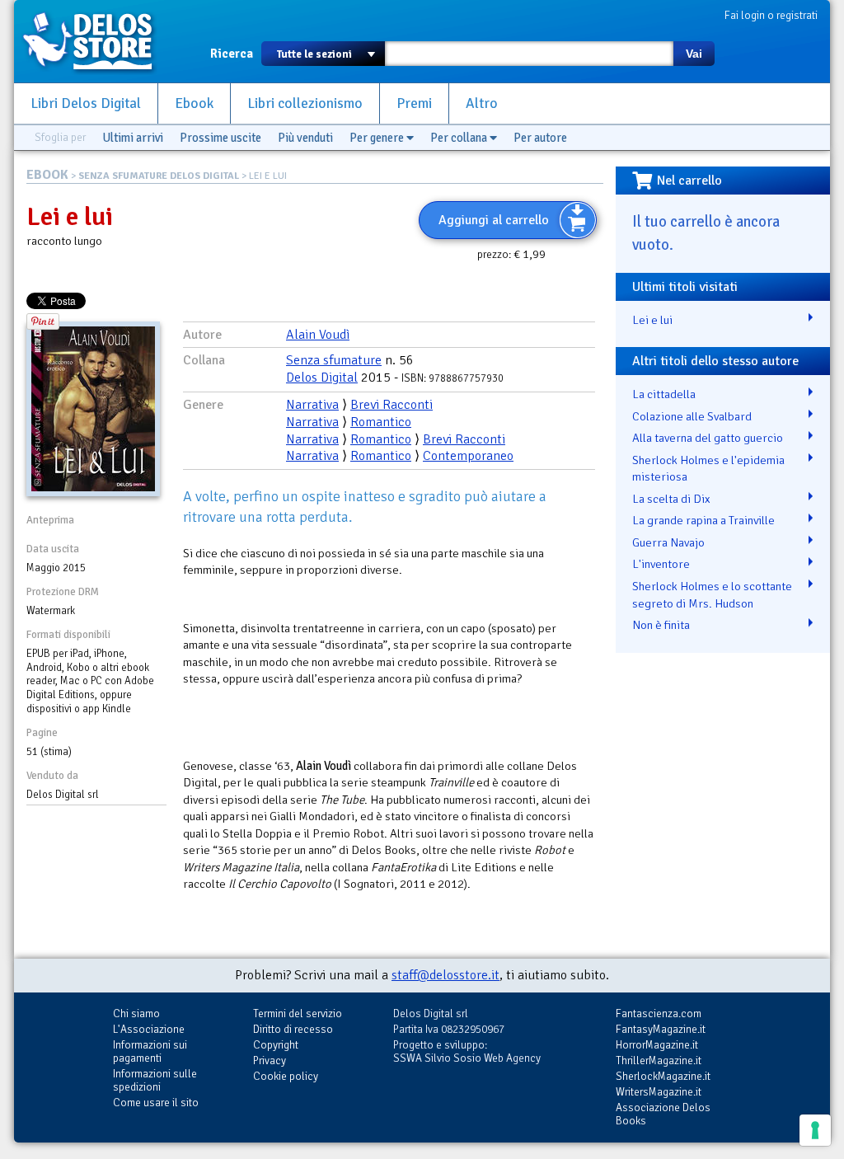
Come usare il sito (156, 1103)
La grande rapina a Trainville (703, 520)
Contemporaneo (468, 456)
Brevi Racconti (391, 404)
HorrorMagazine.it (657, 1045)
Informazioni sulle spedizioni (155, 1080)
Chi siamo (136, 1013)
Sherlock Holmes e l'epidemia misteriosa (708, 469)
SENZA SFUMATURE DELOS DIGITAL (158, 176)
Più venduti (305, 137)
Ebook (194, 103)
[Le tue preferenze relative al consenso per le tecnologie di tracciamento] (815, 1130)
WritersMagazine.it (658, 1092)
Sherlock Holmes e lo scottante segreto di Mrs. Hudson (712, 595)
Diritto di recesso (293, 1029)
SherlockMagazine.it (663, 1076)
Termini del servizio (297, 1013)
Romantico (380, 422)
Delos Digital (322, 377)
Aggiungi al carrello (493, 220)
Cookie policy (285, 1076)
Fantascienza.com (658, 1013)
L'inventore (661, 563)
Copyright (275, 1045)
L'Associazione (149, 1029)
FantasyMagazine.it (661, 1029)
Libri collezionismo (305, 103)
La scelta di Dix (671, 498)
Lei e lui (652, 319)
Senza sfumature (334, 360)
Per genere (377, 137)
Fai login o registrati (771, 15)
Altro (482, 103)
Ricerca (231, 53)
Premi (414, 103)
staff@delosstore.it (445, 975)
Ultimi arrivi (132, 137)
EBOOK (47, 175)
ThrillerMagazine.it (658, 1060)
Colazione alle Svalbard (692, 416)
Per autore (540, 137)
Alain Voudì (317, 334)
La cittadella (664, 394)
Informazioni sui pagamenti (150, 1051)
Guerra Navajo (668, 542)
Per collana (460, 137)
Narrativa (312, 404)
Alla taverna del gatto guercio (707, 437)
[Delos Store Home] (96, 41)
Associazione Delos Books (663, 1114)
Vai (694, 53)
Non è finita (661, 624)
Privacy (269, 1060)
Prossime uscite (220, 137)
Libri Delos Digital (85, 103)
